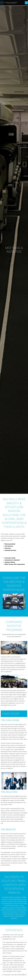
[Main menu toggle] (26, 2)
